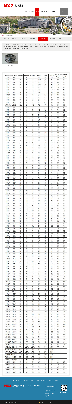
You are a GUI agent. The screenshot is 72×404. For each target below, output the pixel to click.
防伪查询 (58, 11)
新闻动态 (33, 11)
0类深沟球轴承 (6, 38)
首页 (4, 35)
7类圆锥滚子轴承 (33, 38)
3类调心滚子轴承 (24, 38)
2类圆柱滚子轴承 (15, 38)
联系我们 (53, 11)
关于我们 (29, 11)
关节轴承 (60, 38)
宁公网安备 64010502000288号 (45, 402)
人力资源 (49, 11)
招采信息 (45, 11)
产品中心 (37, 11)
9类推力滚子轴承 (52, 38)
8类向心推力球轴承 (13, 35)
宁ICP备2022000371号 (34, 402)
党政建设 (41, 11)
